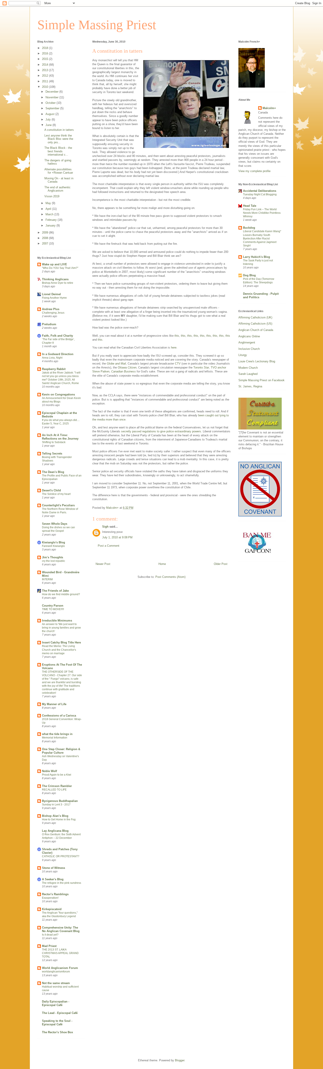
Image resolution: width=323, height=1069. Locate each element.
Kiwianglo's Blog (53, 542)
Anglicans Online (249, 336)
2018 (45, 48)
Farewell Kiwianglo (53, 546)
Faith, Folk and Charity (57, 335)
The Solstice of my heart (56, 494)
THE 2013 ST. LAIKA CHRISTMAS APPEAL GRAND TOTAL (60, 953)
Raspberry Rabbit (53, 369)
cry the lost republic (53, 560)
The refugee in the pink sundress (61, 882)
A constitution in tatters (59, 129)
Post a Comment (108, 545)
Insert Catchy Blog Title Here (61, 642)
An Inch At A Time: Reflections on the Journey (60, 436)
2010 (45, 86)
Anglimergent (246, 342)
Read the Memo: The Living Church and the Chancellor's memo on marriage (59, 650)
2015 (45, 59)
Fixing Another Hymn (54, 297)
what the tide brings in (57, 734)
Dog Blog (249, 275)
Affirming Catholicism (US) (255, 323)
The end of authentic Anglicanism (57, 189)
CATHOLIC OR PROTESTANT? (60, 856)
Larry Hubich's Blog (256, 257)
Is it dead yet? (50, 934)
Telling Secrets (52, 453)
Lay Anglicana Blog (55, 830)
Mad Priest (49, 946)
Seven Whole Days (54, 523)
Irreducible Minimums (57, 620)
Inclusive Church (249, 348)
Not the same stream (56, 983)
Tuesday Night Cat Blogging (260, 194)
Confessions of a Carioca (59, 715)
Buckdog (249, 227)
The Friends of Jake (55, 590)
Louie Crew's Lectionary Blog (256, 361)
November (52, 97)
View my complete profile (254, 171)
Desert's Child (51, 490)
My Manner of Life (54, 704)
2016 (45, 53)
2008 (45, 238)
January (50, 225)
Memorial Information (54, 737)
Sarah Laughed (248, 373)
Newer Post (103, 564)
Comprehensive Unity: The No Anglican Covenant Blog (61, 929)
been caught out (208, 415)
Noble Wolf (49, 771)
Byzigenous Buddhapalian (60, 801)
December (52, 91)
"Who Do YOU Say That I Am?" (60, 267)
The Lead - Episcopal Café (60, 1013)
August (50, 114)
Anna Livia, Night (52, 357)
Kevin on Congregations (58, 394)
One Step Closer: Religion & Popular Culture (61, 750)
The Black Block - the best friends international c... (58, 151)
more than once (115, 419)
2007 (45, 243)
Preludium (49, 324)
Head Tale (249, 205)
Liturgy (242, 355)
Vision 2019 (51, 196)
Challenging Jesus (53, 312)
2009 (45, 232)
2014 (45, 64)
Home (162, 564)
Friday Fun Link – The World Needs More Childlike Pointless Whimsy (262, 213)
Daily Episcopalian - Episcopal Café (55, 1003)
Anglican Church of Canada (255, 330)
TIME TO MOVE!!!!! (53, 609)
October (50, 102)
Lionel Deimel (51, 294)
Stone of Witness (53, 868)
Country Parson (52, 605)
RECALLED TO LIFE (54, 789)
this (176, 335)
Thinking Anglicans (55, 279)
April (48, 208)
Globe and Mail (116, 363)
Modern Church (248, 367)
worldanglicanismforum (56, 971)
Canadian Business (123, 371)
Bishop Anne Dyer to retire (57, 282)
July (48, 119)
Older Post (220, 564)
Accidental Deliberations (259, 190)
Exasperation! (50, 897)
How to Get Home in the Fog (59, 819)
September (52, 108)
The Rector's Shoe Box (57, 1032)
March (49, 214)
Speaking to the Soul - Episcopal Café (57, 1022)
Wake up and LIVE (54, 264)
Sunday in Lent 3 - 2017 (56, 804)
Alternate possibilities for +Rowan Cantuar (58, 171)
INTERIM (47, 579)
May (48, 203)
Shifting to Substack (53, 442)
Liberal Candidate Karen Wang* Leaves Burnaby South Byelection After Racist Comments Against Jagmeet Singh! (262, 238)
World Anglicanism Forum (60, 968)
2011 (45, 81)
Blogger (179, 1060)
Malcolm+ (269, 108)
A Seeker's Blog (53, 879)
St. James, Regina (250, 386)
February (51, 219)
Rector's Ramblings (55, 894)
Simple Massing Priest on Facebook (261, 380)
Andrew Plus (50, 309)
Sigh (105, 526)
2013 (45, 70)
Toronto (201, 367)
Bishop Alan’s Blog (55, 815)
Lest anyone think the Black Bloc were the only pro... (58, 139)
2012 (45, 75)
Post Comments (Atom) (170, 577)
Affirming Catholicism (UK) (255, 317)
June (49, 125)
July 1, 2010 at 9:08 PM (117, 537)
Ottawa (127, 367)
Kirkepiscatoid (52, 909)
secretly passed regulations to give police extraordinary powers (161, 431)
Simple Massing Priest (96, 25)
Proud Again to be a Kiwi (56, 774)
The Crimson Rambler (57, 786)
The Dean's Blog (53, 472)
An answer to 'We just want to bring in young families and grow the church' (61, 628)
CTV (178, 363)
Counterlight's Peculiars (58, 505)
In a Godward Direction (57, 354)
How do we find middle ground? (61, 594)
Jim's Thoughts (52, 557)
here (173, 347)
